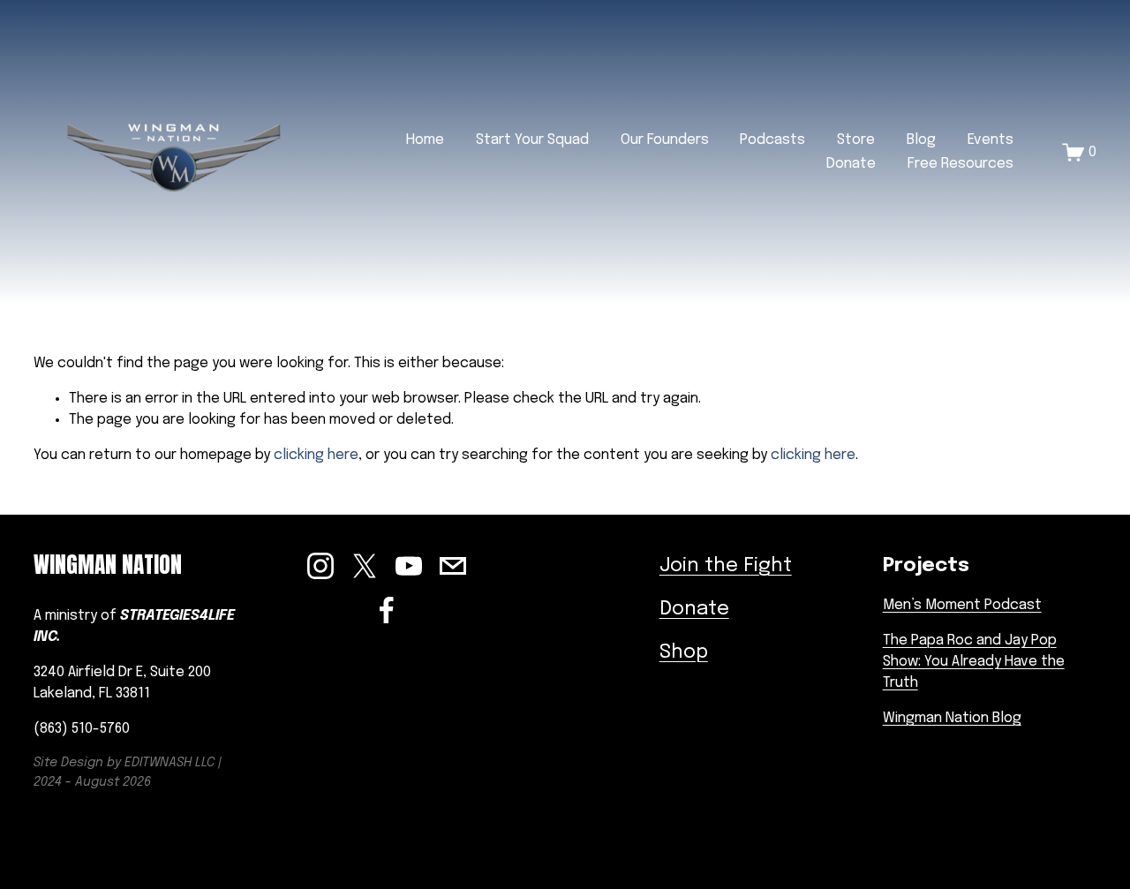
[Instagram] (320, 566)
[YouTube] (409, 566)
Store (856, 139)
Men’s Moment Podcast (962, 605)
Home (425, 139)
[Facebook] (387, 610)
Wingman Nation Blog (952, 718)
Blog (921, 139)
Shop (683, 652)
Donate (851, 163)
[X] (364, 566)
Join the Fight (725, 566)
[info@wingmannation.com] (453, 566)
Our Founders (665, 139)
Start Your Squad (532, 139)
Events (990, 139)
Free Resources (960, 163)
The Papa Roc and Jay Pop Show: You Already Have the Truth (974, 661)
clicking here (316, 455)
